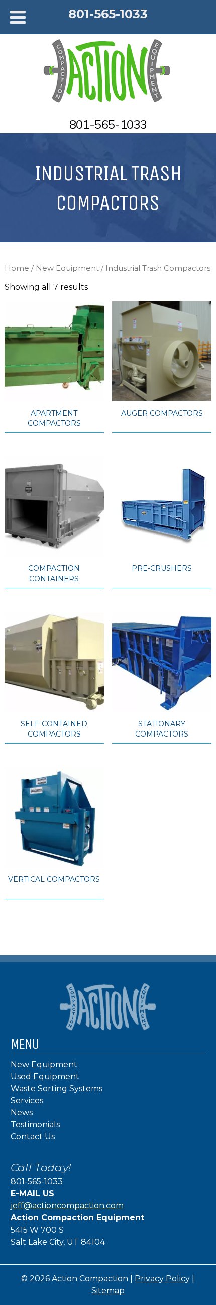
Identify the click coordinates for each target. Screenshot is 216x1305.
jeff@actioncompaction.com (67, 1205)
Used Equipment (45, 1076)
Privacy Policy (162, 1278)
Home (17, 268)
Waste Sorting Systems (56, 1088)
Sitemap (108, 1290)
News (22, 1112)
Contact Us (33, 1136)
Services (27, 1100)
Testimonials (35, 1124)
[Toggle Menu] (18, 17)
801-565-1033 (108, 14)
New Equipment (67, 268)
